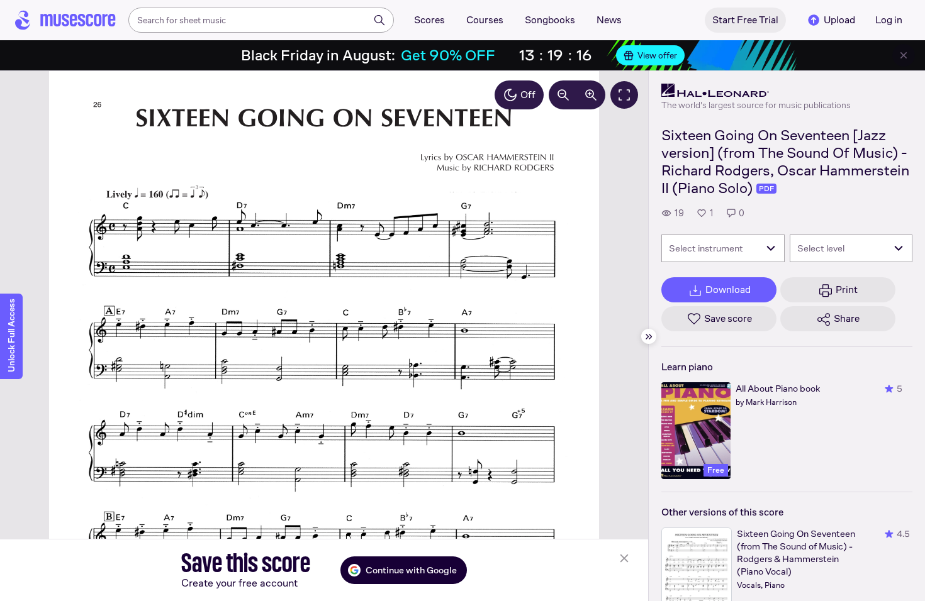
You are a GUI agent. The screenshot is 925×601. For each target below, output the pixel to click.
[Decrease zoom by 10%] (563, 95)
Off (527, 94)
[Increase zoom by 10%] (591, 95)
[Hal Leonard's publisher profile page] (756, 90)
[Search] (379, 20)
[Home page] (65, 20)
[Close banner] (903, 55)
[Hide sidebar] (648, 336)
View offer (657, 55)
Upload (839, 19)
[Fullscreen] (624, 95)
